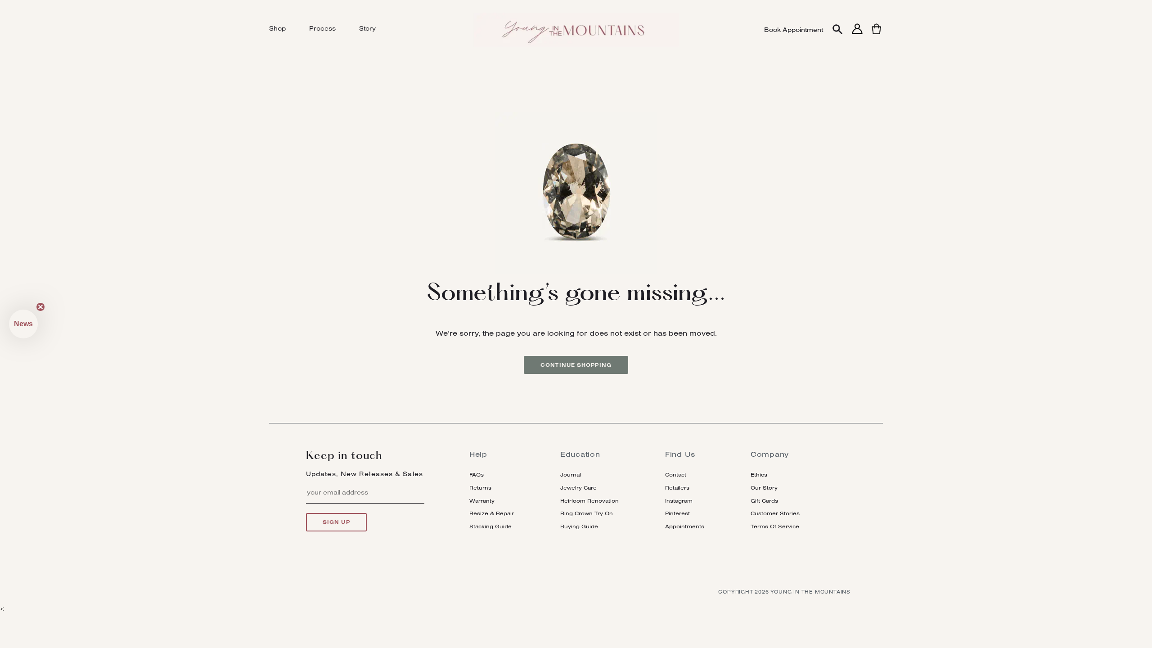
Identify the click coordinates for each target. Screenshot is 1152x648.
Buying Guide (579, 526)
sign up (336, 522)
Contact (675, 474)
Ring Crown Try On (586, 513)
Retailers (677, 487)
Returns (480, 487)
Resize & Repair (491, 513)
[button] (23, 324)
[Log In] (857, 34)
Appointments (684, 526)
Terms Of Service (775, 526)
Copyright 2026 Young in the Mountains (784, 592)
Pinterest (677, 513)
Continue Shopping (576, 365)
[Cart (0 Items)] (876, 34)
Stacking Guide (490, 526)
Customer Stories (775, 513)
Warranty (482, 500)
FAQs (476, 474)
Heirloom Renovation (589, 500)
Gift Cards (764, 500)
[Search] (837, 30)
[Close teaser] (40, 306)
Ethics (759, 474)
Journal (570, 474)
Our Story (764, 487)
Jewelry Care (578, 487)
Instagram (679, 500)
